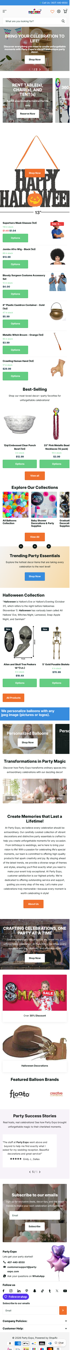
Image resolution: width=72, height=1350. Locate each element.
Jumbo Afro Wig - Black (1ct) (19, 247)
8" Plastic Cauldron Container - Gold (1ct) (24, 304)
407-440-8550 (16, 1260)
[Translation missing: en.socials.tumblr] (50, 1288)
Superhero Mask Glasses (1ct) (20, 220)
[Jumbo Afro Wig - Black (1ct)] (58, 254)
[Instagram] (10, 1288)
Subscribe (35, 1224)
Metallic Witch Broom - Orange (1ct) (23, 332)
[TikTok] (42, 1288)
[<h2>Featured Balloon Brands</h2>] (20, 1092)
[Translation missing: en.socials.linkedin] (18, 1288)
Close (35, 1319)
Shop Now (35, 59)
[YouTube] (65, 1289)
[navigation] (29, 67)
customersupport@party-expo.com (22, 1267)
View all (34, 473)
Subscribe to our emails (16, 1301)
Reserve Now (27, 111)
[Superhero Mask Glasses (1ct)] (58, 227)
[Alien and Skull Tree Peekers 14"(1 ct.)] (20, 641)
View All (34, 534)
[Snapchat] (34, 1288)
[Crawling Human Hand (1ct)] (58, 365)
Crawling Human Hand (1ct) (18, 358)
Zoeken (63, 21)
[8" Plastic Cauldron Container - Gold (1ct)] (58, 309)
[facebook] (3, 1288)
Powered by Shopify (46, 1335)
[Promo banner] (35, 1014)
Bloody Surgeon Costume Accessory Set (24, 275)
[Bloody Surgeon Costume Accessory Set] (58, 280)
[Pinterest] (26, 1288)
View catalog (5, 11)
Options (15, 235)
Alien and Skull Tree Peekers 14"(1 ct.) (20, 664)
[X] (57, 1289)
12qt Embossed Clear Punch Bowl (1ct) (20, 445)
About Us (33, 901)
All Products (14, 695)
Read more (48, 544)
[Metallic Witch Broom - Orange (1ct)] (58, 339)
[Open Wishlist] (52, 11)
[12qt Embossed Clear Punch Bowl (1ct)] (20, 422)
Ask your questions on (26, 1274)
